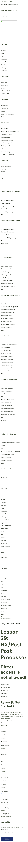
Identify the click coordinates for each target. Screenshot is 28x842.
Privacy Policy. (5, 829)
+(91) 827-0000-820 (10, 624)
